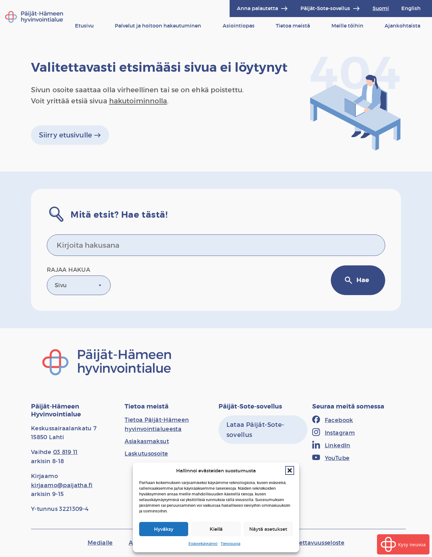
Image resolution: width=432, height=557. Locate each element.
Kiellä (216, 529)
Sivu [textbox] (61, 285)
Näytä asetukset (268, 529)
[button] (290, 470)
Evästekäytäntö (203, 543)
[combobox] (79, 285)
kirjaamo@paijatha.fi (61, 485)
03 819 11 (65, 452)
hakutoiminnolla (138, 101)
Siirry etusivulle (70, 135)
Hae (356, 280)
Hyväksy (163, 529)
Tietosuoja (230, 543)
